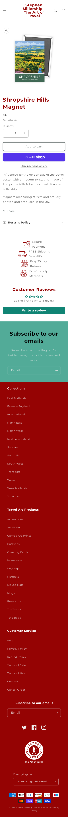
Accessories (15, 519)
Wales (11, 480)
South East (14, 455)
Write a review (34, 310)
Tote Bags (14, 617)
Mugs (11, 593)
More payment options (34, 166)
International (16, 414)
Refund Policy (16, 657)
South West (15, 463)
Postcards (14, 601)
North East (14, 422)
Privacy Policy (17, 648)
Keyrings (13, 568)
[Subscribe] (57, 370)
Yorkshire (13, 496)
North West (15, 430)
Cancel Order (16, 689)
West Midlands (17, 488)
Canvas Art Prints (19, 535)
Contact (12, 681)
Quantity (8, 125)
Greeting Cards (17, 552)
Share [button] (11, 211)
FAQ (10, 640)
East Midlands (16, 398)
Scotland (13, 447)
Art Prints (14, 527)
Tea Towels (14, 609)
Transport (13, 471)
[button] (5, 11)
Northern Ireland (18, 439)
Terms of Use (16, 673)
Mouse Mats (15, 584)
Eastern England (18, 406)
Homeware (14, 560)
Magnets (13, 576)
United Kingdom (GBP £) (32, 781)
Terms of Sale (16, 665)
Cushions (13, 544)
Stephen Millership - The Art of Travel (32, 807)
